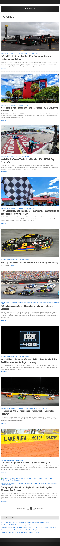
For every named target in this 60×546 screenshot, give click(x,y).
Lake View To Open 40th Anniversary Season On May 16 (25, 462)
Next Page (40, 508)
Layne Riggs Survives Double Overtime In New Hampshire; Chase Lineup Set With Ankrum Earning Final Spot (29, 527)
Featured (3, 53)
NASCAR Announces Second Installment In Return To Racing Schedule (27, 307)
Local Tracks (19, 460)
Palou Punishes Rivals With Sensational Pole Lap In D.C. (15, 525)
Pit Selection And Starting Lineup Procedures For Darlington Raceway (27, 412)
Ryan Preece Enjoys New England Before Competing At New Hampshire (19, 530)
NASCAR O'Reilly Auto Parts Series (28, 53)
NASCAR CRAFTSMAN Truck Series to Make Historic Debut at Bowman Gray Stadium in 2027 (25, 522)
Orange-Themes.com (53, 544)
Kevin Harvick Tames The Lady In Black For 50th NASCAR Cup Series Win (27, 161)
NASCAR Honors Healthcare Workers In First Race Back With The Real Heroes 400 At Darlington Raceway (29, 361)
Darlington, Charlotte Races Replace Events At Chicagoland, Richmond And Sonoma (27, 489)
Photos (31, 208)
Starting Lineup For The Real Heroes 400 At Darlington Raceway (29, 262)
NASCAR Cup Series (24, 105)
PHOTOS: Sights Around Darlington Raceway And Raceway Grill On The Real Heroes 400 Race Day (30, 212)
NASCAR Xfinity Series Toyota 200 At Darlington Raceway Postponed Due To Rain (26, 57)
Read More (4, 68)
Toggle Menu (31, 2)
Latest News (10, 53)
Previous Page (21, 508)
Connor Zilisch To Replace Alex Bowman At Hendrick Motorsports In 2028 (20, 532)
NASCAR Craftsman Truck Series (22, 302)
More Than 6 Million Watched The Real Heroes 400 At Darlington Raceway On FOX (29, 109)
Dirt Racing (4, 460)
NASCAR (16, 53)
